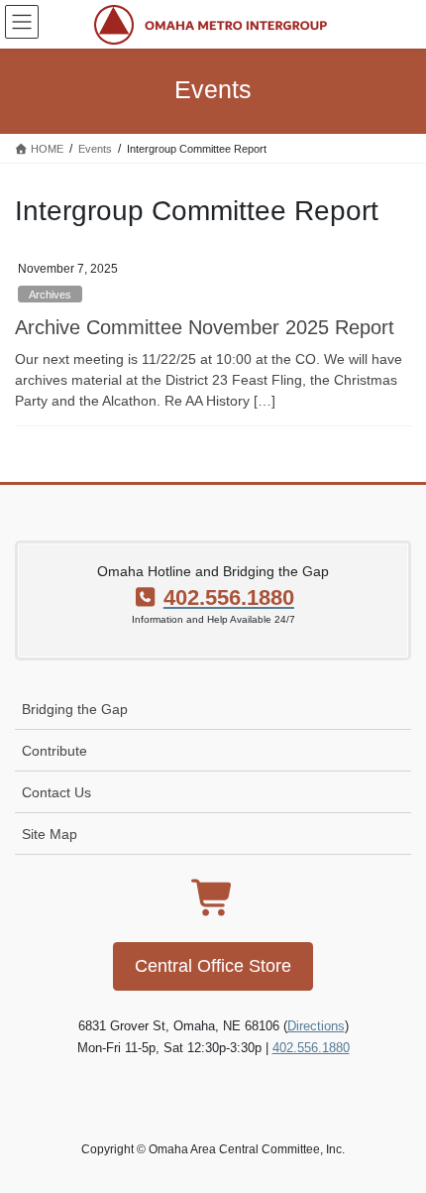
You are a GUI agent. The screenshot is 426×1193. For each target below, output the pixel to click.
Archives (50, 294)
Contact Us (56, 792)
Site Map (49, 834)
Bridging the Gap (75, 709)
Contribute (54, 751)
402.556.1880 (311, 1047)
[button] (213, 966)
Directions (316, 1025)
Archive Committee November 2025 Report (204, 327)
